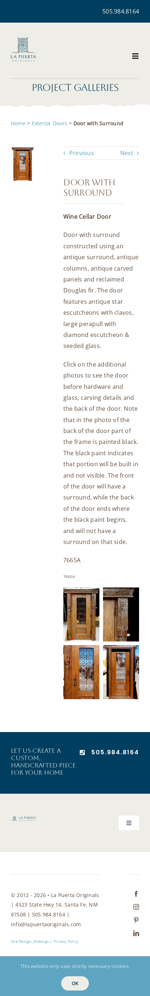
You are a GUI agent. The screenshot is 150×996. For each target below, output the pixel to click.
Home (18, 123)
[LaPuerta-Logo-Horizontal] (23, 819)
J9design (41, 941)
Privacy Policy (66, 941)
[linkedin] (136, 933)
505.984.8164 (120, 11)
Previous (81, 153)
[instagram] (136, 907)
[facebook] (136, 894)
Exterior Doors (49, 123)
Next (126, 153)
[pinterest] (136, 920)
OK (75, 983)
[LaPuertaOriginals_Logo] (23, 40)
